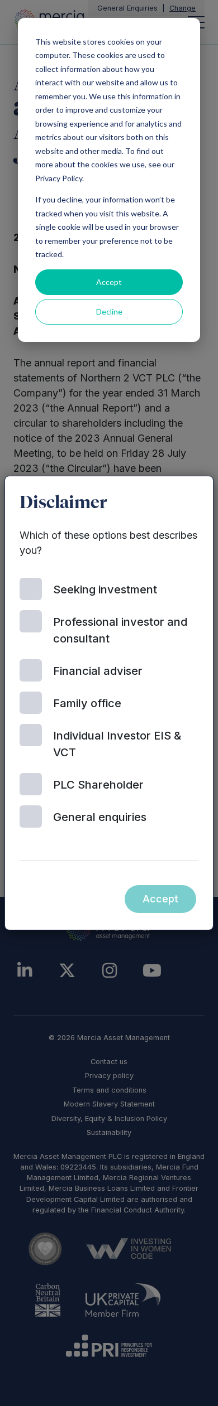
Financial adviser (98, 671)
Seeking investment (105, 589)
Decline (109, 311)
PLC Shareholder (98, 784)
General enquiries (99, 817)
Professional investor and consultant (120, 630)
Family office (87, 703)
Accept (109, 282)
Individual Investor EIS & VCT (117, 744)
